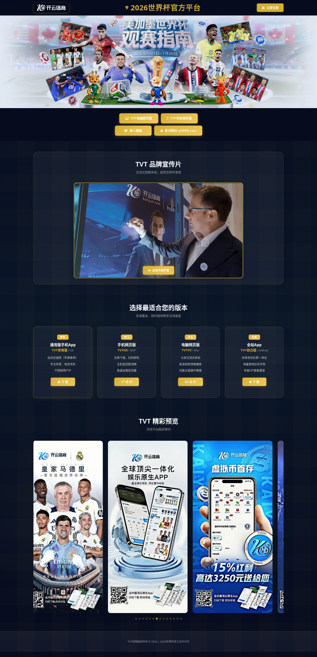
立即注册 (272, 7)
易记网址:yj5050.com (180, 130)
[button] (136, 619)
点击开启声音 (160, 270)
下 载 (64, 382)
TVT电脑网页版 (141, 118)
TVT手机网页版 (181, 118)
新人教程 (136, 130)
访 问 (129, 382)
